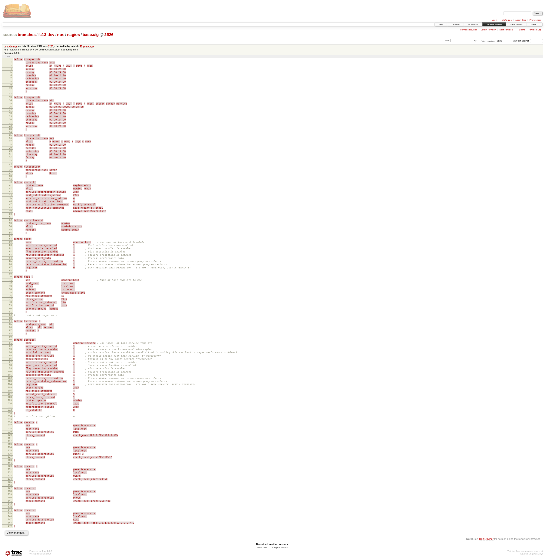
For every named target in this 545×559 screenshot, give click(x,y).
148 (10, 522)
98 (10, 365)
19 (10, 116)
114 (10, 416)
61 (10, 248)
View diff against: (521, 41)
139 (10, 494)
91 (10, 342)
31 (10, 154)
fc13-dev (46, 34)
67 (10, 267)
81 (10, 311)
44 (10, 195)
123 (10, 444)
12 (10, 94)
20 (10, 119)
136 (10, 485)
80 (10, 308)
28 (10, 144)
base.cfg (91, 34)
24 (10, 132)
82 (10, 315)
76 (10, 295)
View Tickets (516, 24)
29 (10, 147)
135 (10, 482)
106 (10, 390)
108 (10, 397)
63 (10, 254)
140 (10, 497)
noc (60, 34)
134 (10, 478)
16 (10, 106)
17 (10, 110)
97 (10, 362)
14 (10, 100)
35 (10, 166)
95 (10, 355)
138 (10, 491)
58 (10, 238)
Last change (10, 46)
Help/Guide (506, 20)
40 (10, 182)
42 (10, 188)
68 (10, 270)
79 (10, 305)
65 (10, 261)
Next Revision (506, 30)
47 (10, 204)
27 (10, 141)
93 (10, 349)
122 (10, 441)
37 (10, 173)
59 (10, 242)
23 (10, 129)
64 (10, 258)
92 (10, 346)
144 (10, 510)
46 (10, 201)
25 (10, 135)
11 (10, 91)
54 (10, 226)
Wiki (441, 24)
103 (10, 381)
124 (10, 447)
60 (10, 245)
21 (10, 122)
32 (10, 157)
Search (534, 24)
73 (10, 286)
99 (10, 368)
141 (10, 500)
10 (10, 88)
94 (10, 352)
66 (10, 264)
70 (10, 276)
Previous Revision (469, 30)
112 (10, 409)
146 (10, 516)
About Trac (520, 20)
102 (10, 378)
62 (10, 251)
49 (10, 210)
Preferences (535, 20)
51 (10, 217)
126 (10, 453)
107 (10, 394)
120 (10, 435)
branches (27, 34)
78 (10, 302)
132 (10, 472)
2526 (108, 34)
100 (10, 371)
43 (10, 191)
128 (10, 460)
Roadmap (473, 24)
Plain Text (262, 547)
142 (10, 504)
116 (10, 422)
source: (10, 34)
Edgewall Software (42, 553)
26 (10, 138)
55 (10, 229)
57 (10, 236)
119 (10, 431)
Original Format (280, 547)
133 (10, 475)
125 (10, 450)
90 (10, 339)
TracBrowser (486, 539)
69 (10, 273)
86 (10, 327)
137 (10, 488)
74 (10, 289)
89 (10, 336)
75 (10, 292)
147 (10, 519)
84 (10, 321)
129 (10, 463)
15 (10, 103)
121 (10, 438)
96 (10, 358)
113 (10, 413)
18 (10, 113)
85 (10, 324)
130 (10, 466)
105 (10, 387)
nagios (73, 34)
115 (10, 419)
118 (10, 428)
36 (10, 169)
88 (10, 333)
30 (10, 151)
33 (10, 160)
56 (10, 232)
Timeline (456, 24)
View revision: (488, 41)
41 (10, 185)
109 (10, 400)
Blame (522, 30)
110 (10, 403)
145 (10, 513)
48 (10, 207)
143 (10, 507)
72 (10, 283)
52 (10, 220)
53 (10, 223)
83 (10, 318)
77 (10, 299)
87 (10, 330)
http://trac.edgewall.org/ (531, 553)
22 (10, 126)
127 (10, 457)
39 (10, 179)
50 (10, 214)
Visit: (447, 40)
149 (10, 526)
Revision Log (535, 30)
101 (10, 374)
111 (10, 406)
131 (10, 469)
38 (10, 176)
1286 (50, 46)
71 (10, 279)
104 (10, 384)
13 (10, 97)
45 (10, 198)
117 (10, 425)
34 (10, 163)
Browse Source (494, 24)
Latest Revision (488, 30)
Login (494, 20)
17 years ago (87, 46)
